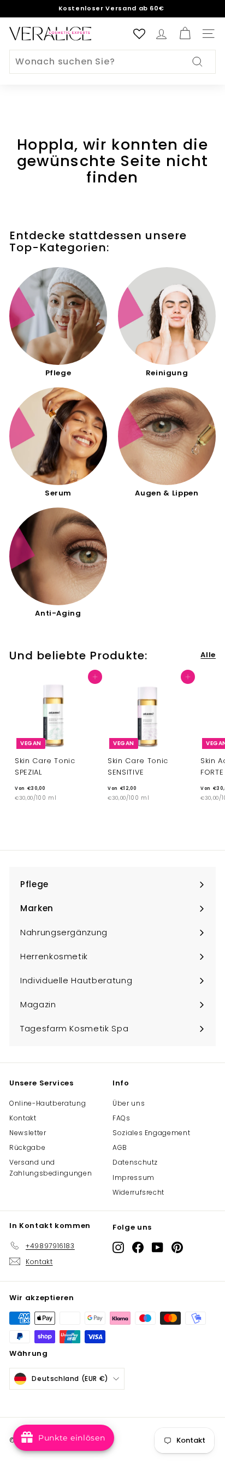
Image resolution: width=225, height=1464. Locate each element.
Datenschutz (135, 1162)
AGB (119, 1147)
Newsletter (27, 1132)
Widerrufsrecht (138, 1192)
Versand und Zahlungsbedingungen (50, 1167)
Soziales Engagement (151, 1132)
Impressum (133, 1177)
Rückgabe (27, 1147)
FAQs (121, 1118)
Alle (208, 655)
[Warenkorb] (185, 33)
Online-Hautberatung (47, 1103)
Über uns (128, 1103)
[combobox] (112, 62)
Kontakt (23, 1118)
